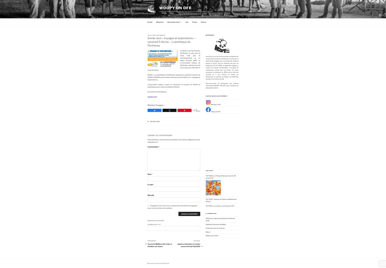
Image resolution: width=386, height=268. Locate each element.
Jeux (186, 22)
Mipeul (208, 232)
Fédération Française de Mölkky (216, 224)
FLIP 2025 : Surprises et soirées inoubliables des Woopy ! (221, 200)
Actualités (155, 121)
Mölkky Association (212, 236)
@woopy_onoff (216, 104)
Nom (150, 174)
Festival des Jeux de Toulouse (215, 228)
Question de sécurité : (156, 221)
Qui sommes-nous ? (173, 22)
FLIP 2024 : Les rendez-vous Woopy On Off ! (220, 206)
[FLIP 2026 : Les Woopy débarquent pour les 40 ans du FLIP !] (213, 187)
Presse (194, 22)
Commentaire (153, 147)
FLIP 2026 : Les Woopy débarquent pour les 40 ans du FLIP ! (221, 177)
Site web (151, 195)
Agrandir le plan (152, 97)
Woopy (162, 35)
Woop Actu (160, 22)
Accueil (149, 22)
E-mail (151, 185)
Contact (203, 22)
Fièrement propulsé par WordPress (158, 263)
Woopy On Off (175, 8)
